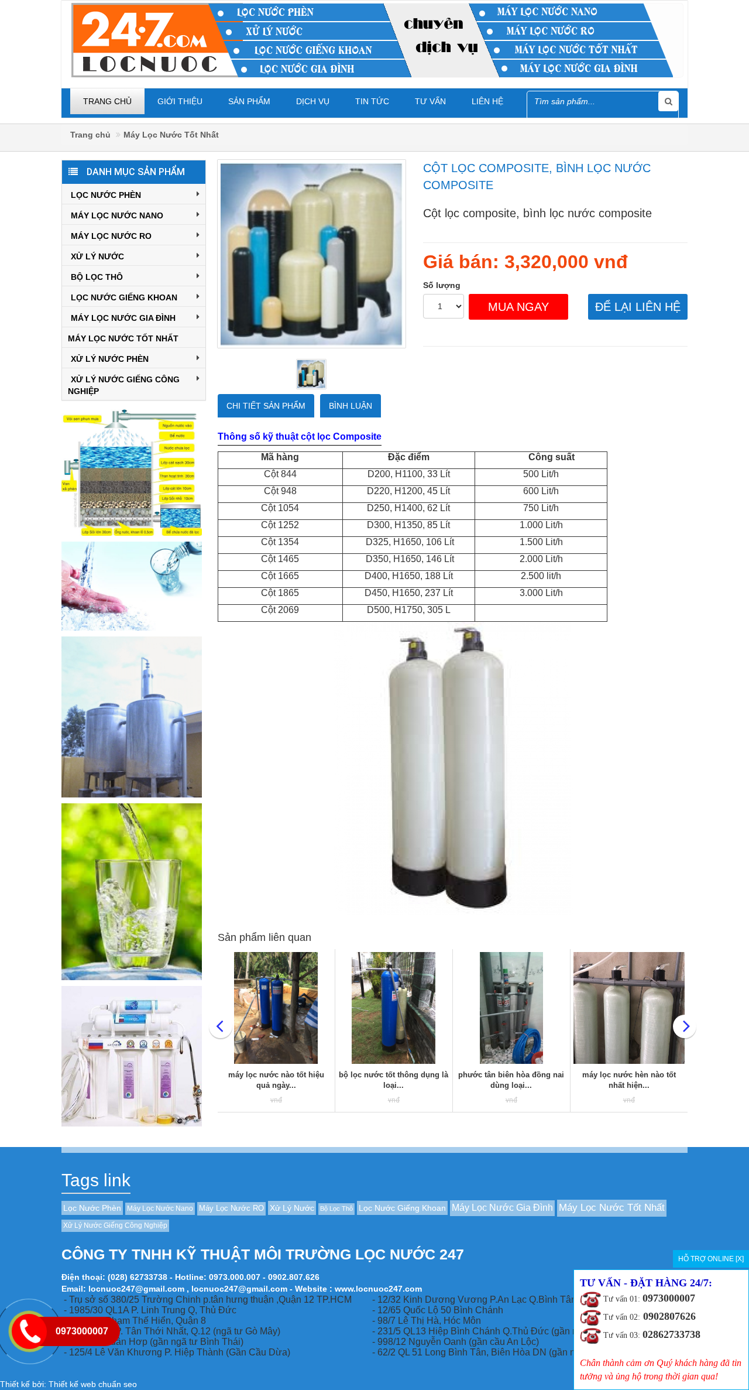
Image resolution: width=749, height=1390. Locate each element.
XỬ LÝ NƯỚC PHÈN (110, 359)
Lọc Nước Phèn (106, 195)
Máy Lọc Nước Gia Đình (123, 318)
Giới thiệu (179, 101)
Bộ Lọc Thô (97, 277)
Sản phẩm (249, 101)
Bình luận (350, 405)
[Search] (668, 101)
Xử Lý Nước (97, 256)
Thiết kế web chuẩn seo (93, 1384)
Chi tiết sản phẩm (265, 405)
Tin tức (372, 101)
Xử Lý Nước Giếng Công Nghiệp (124, 385)
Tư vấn (430, 101)
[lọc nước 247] (377, 39)
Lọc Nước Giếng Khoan (124, 297)
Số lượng (442, 285)
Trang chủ (107, 101)
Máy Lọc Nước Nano (117, 215)
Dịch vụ (312, 101)
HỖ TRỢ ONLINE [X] (711, 1259)
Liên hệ (487, 101)
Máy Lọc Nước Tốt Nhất (171, 134)
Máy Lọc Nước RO (111, 236)
